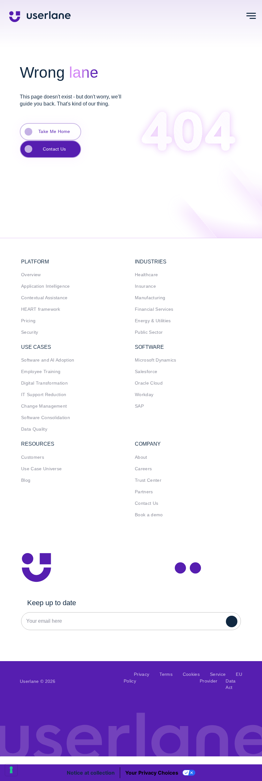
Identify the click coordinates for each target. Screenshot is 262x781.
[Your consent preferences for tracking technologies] (11, 770)
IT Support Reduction (43, 394)
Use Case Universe (41, 468)
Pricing (28, 320)
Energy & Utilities (153, 320)
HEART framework (40, 309)
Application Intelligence (45, 286)
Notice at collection (91, 772)
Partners (144, 491)
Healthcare (146, 274)
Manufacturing (150, 297)
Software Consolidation (45, 417)
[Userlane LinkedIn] (180, 568)
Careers (143, 468)
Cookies (191, 674)
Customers (32, 457)
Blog (25, 480)
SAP (139, 406)
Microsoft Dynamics (155, 360)
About (141, 457)
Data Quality (34, 429)
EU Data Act (234, 681)
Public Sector (149, 332)
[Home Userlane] (36, 567)
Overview (31, 274)
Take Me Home (54, 131)
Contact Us (54, 149)
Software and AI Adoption (47, 360)
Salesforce (146, 371)
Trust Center (148, 480)
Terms (166, 674)
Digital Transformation (44, 383)
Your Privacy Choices (151, 772)
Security (29, 332)
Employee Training (40, 371)
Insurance (145, 286)
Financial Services (154, 309)
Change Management (44, 406)
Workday (144, 394)
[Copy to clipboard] (195, 568)
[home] (40, 16)
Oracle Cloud (149, 383)
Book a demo (149, 514)
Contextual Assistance (44, 297)
